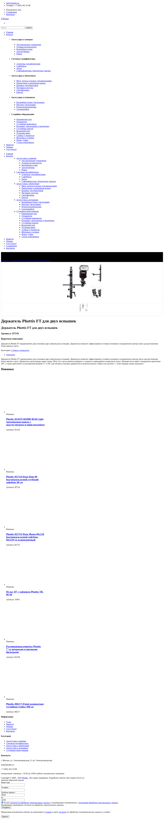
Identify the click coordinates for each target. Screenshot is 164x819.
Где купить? (11, 149)
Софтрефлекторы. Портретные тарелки (33, 71)
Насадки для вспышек (26, 105)
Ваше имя (5, 782)
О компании (11, 12)
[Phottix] (5, 19)
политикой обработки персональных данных (98, 803)
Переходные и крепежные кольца (31, 83)
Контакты (10, 14)
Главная (9, 32)
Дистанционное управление (28, 45)
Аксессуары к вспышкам (27, 200)
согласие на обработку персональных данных (30, 803)
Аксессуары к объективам (27, 184)
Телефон (10, 5)
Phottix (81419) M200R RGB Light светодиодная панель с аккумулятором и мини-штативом (25, 422)
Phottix (25, 778)
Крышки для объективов (27, 85)
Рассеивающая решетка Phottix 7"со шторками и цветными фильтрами (23, 649)
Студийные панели (24, 129)
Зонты (19, 68)
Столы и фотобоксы (25, 142)
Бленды (19, 92)
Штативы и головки (25, 138)
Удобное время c (8, 792)
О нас (8, 722)
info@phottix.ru (12, 3)
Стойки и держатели (25, 135)
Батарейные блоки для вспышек (30, 102)
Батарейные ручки (24, 49)
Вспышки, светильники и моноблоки (32, 126)
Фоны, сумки (22, 140)
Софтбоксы (21, 66)
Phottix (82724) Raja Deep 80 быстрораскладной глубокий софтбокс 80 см (22, 479)
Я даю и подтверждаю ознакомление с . (61, 803)
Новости (10, 145)
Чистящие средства (24, 88)
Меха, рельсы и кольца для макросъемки (34, 81)
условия (48, 812)
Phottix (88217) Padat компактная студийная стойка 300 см (25, 705)
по (2, 797)
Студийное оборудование (27, 211)
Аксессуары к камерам (26, 158)
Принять (5, 817)
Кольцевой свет (23, 131)
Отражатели (21, 122)
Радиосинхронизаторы (26, 107)
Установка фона (23, 133)
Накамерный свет (24, 119)
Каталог (9, 34)
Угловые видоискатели (26, 47)
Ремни (19, 54)
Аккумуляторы (22, 51)
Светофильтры (22, 90)
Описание (10, 355)
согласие (62, 812)
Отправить (6, 808)
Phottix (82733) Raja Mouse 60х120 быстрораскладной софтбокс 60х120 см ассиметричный (25, 537)
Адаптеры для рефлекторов (28, 64)
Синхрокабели (22, 109)
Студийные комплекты (26, 124)
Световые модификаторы (27, 172)
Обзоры (9, 147)
